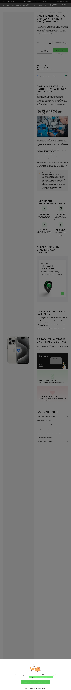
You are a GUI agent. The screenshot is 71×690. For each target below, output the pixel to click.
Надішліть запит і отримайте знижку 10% (35, 682)
